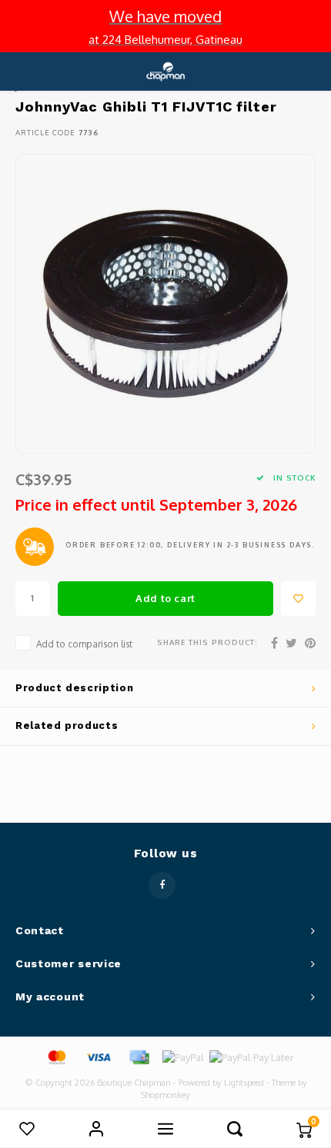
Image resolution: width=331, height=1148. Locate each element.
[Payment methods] (56, 1056)
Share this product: (207, 642)
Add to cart (165, 598)
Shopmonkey (165, 1095)
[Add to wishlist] (298, 598)
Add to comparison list (84, 644)
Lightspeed (244, 1082)
